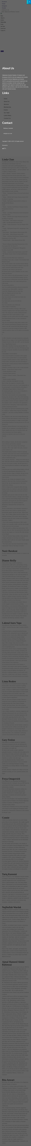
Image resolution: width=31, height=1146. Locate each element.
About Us (6, 101)
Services (6, 104)
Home (5, 98)
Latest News (7, 115)
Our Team (6, 112)
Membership (7, 107)
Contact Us (7, 118)
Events (6, 110)
